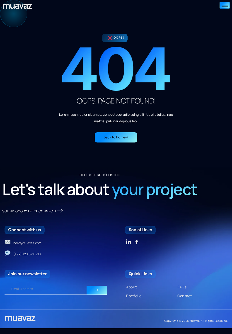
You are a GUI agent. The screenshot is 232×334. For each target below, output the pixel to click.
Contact (184, 295)
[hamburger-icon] (225, 5)
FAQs (181, 287)
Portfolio (134, 295)
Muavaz (20, 317)
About (131, 287)
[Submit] (97, 290)
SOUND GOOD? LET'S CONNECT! (29, 211)
